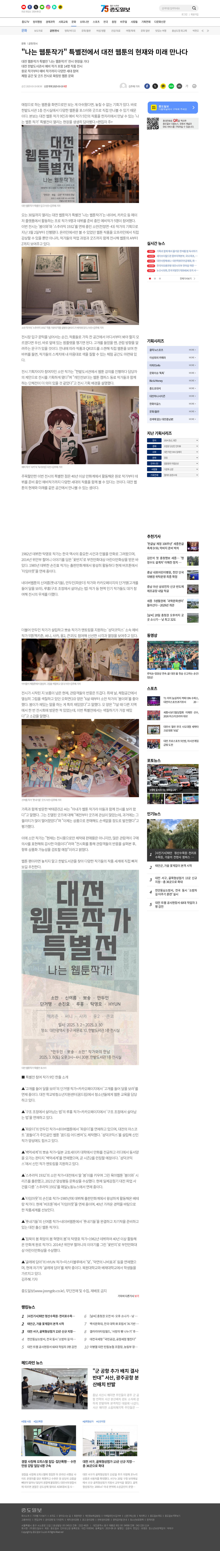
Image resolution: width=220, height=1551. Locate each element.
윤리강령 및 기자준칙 (54, 1519)
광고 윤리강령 (88, 1519)
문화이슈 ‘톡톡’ (156, 373)
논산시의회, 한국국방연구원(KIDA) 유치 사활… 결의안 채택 (178, 270)
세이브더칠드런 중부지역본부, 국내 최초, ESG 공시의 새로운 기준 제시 (178, 256)
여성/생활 (100, 30)
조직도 (52, 1515)
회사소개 (25, 1515)
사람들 (134, 22)
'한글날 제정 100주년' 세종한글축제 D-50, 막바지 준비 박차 (165, 546)
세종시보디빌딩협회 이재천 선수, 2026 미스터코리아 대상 (181, 713)
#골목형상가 (88, 1421)
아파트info (154, 365)
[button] (202, 31)
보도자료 (38, 30)
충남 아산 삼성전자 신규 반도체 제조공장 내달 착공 (165, 588)
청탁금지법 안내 (120, 1519)
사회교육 (63, 22)
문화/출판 (86, 30)
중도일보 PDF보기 (172, 1515)
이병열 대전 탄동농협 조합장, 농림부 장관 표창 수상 (114, 1347)
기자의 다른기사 (128, 1296)
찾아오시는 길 (65, 1515)
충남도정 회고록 (179, 30)
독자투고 (143, 1515)
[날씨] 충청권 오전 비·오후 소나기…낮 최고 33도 (114, 1316)
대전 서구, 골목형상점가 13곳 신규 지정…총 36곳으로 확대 (52, 1331)
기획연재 (145, 22)
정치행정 (37, 22)
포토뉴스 (154, 760)
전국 (105, 22)
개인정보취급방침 (92, 1515)
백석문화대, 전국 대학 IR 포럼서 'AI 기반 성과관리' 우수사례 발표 (114, 1324)
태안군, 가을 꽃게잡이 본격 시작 (45, 1324)
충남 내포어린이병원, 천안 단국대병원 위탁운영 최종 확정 (165, 574)
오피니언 (84, 22)
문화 (74, 22)
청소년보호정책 (136, 1519)
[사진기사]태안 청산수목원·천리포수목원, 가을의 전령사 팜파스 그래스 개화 (52, 1316)
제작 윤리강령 (73, 1519)
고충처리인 (26, 1519)
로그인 (184, 14)
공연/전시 (54, 30)
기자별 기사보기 (39, 1515)
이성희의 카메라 (157, 357)
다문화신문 (160, 22)
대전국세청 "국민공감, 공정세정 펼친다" (113, 1339)
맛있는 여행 (160, 30)
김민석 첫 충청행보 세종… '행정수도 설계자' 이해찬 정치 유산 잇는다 (165, 560)
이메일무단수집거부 (112, 1515)
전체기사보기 (185, 278)
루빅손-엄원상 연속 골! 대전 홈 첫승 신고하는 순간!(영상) (173, 675)
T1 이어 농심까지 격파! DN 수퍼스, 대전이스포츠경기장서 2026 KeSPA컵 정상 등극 (181, 699)
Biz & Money (156, 381)
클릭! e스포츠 (156, 350)
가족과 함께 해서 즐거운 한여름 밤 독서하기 (177, 251)
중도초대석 (155, 388)
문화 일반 (145, 30)
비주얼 (123, 22)
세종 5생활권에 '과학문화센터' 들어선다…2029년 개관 (165, 603)
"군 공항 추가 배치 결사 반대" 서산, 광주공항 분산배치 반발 (116, 1377)
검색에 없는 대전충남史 (161, 419)
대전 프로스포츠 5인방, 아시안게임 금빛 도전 (181, 742)
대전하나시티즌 (157, 396)
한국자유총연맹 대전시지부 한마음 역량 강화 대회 (178, 265)
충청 (114, 22)
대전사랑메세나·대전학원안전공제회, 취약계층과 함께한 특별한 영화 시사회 (178, 261)
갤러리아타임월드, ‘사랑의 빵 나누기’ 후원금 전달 (114, 1331)
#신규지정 (100, 1421)
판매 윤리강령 (103, 1519)
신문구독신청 (130, 1515)
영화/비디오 (70, 30)
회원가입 (194, 14)
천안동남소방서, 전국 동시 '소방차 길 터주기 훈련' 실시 (52, 1339)
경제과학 (50, 22)
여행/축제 (130, 30)
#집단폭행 (38, 1421)
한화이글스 (155, 404)
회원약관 (78, 1515)
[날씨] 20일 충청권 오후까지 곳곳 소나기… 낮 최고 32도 (165, 617)
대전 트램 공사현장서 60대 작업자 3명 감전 (52, 1347)
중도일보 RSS (156, 1515)
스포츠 (96, 22)
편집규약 (38, 1519)
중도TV (25, 22)
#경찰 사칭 (26, 1421)
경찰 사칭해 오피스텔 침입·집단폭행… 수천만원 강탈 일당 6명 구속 (48, 1464)
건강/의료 (115, 30)
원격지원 (150, 1519)
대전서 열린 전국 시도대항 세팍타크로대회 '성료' (181, 728)
